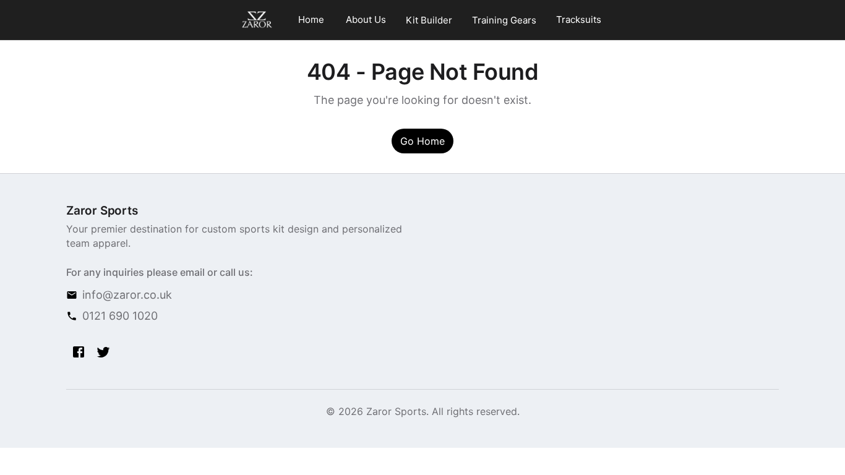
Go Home (422, 141)
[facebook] (78, 352)
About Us (366, 19)
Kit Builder (429, 20)
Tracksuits (578, 19)
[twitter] (103, 352)
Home (311, 19)
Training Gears (504, 20)
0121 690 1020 (120, 315)
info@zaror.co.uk (127, 294)
